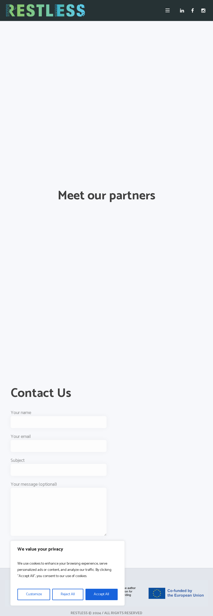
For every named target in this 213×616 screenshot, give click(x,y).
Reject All (68, 594)
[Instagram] (204, 10)
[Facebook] (193, 10)
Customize (34, 594)
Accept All (101, 594)
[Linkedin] (183, 10)
